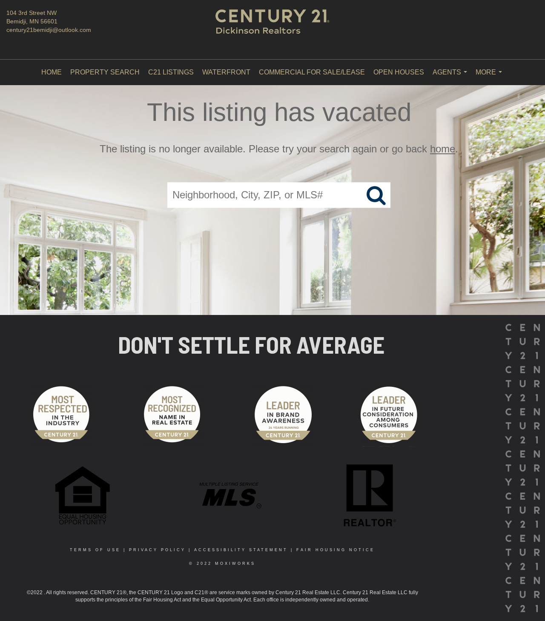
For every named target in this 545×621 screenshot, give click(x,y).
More (490, 77)
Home (51, 72)
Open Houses (398, 72)
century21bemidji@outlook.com (48, 29)
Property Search (105, 72)
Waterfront (226, 72)
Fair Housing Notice (335, 550)
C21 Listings (171, 72)
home (442, 149)
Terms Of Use (95, 550)
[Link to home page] (272, 29)
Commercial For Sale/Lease (312, 72)
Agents (451, 77)
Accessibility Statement (241, 550)
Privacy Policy (157, 550)
